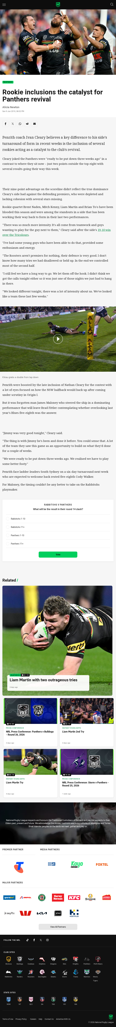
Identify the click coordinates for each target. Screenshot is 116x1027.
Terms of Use (7, 1019)
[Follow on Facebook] (34, 940)
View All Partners (58, 926)
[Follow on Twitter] (41, 940)
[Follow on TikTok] (27, 940)
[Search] (112, 4)
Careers (33, 1019)
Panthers (8, 82)
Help (40, 1019)
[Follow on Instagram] (47, 940)
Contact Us (49, 1019)
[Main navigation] (4, 4)
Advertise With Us (63, 1019)
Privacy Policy (21, 1019)
